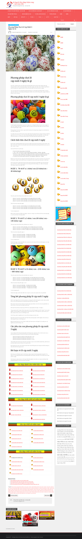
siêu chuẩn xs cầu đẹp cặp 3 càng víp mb (65, 412)
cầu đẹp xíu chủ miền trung (63, 368)
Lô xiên (62, 127)
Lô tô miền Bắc (64, 167)
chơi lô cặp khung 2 (35, 488)
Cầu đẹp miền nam (67, 10)
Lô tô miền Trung (64, 178)
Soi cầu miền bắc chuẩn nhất (35, 10)
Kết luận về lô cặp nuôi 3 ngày (33, 490)
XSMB (61, 37)
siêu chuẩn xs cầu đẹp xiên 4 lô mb (64, 418)
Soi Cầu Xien (62, 452)
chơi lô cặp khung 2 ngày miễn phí (26, 489)
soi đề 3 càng (68, 461)
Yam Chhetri (40, 537)
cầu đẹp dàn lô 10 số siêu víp (39, 378)
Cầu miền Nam (63, 110)
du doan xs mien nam (47, 489)
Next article (47, 495)
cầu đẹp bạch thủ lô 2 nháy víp (17, 378)
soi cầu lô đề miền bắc (20, 493)
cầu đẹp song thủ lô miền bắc (39, 370)
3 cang (59, 430)
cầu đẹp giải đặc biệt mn (38, 430)
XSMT (9, 17)
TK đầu (62, 138)
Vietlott (23, 17)
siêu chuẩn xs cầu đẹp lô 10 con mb (64, 415)
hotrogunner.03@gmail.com (19, 501)
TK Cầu (31, 17)
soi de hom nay (68, 457)
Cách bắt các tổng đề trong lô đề (12, 518)
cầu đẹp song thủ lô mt (38, 465)
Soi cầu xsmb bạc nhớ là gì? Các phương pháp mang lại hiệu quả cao (25, 484)
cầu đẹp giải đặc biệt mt (38, 457)
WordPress (27, 537)
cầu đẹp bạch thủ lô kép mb (16, 374)
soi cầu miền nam (65, 449)
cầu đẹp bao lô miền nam (38, 434)
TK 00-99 (62, 161)
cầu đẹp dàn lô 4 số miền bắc (39, 386)
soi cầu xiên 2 (68, 452)
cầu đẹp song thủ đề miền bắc (39, 382)
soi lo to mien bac (67, 458)
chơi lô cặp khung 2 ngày (44, 488)
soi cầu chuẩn (66, 447)
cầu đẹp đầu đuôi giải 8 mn (17, 442)
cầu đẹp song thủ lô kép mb (38, 374)
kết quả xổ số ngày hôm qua (45, 490)
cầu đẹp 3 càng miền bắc (16, 414)
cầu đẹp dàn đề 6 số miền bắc (39, 390)
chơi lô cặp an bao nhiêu (14, 488)
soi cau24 (63, 439)
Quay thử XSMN (64, 201)
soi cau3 (71, 436)
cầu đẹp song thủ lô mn (38, 438)
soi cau (68, 437)
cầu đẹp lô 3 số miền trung (16, 473)
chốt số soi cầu (64, 430)
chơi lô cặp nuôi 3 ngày (38, 489)
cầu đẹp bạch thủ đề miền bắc (17, 382)
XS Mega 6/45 (63, 65)
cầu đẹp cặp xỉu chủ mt (16, 465)
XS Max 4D (62, 71)
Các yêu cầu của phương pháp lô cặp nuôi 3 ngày (21, 486)
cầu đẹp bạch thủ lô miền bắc (17, 370)
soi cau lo (68, 439)
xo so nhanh (27, 493)
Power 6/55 (63, 76)
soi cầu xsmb (62, 455)
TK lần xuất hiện (64, 155)
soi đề (65, 461)
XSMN (61, 42)
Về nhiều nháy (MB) (64, 105)
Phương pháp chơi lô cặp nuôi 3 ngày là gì (40, 491)
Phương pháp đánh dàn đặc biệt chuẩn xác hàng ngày (22, 481)
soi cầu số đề (67, 451)
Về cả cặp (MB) (63, 99)
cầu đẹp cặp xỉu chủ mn (16, 438)
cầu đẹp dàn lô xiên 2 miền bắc (39, 405)
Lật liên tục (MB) (64, 93)
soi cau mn (60, 444)
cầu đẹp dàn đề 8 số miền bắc (17, 394)
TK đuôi (62, 144)
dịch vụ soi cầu (65, 431)
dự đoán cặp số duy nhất (66, 434)
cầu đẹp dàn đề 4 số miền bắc (17, 386)
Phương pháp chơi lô (12, 491)
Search (72, 24)
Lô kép (62, 133)
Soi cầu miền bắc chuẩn (52, 10)
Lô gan (62, 122)
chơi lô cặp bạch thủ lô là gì (25, 488)
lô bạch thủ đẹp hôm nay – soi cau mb (23, 3)
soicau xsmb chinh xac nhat (64, 445)
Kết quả (15, 17)
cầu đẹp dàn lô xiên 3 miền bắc (17, 410)
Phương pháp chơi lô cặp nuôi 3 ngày (24, 491)
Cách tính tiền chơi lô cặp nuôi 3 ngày (38, 486)
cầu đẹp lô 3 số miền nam (17, 446)
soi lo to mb (62, 458)
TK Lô (40, 17)
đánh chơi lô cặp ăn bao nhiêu (21, 490)
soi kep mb (72, 457)
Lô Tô (47, 17)
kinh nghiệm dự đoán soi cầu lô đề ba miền (20, 480)
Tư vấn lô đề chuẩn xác (11, 516)
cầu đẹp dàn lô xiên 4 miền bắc (39, 410)
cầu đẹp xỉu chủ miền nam (17, 430)
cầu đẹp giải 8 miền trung (17, 461)
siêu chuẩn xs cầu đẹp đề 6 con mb (64, 421)
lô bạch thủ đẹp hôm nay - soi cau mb (19, 32)
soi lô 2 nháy (70, 459)
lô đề (52, 490)
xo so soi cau (33, 493)
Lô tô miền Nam (64, 172)
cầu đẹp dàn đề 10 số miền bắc (39, 394)
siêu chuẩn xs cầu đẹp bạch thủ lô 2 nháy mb (65, 409)
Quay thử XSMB (64, 189)
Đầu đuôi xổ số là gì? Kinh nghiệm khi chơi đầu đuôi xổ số (22, 483)
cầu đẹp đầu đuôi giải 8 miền (17, 469)
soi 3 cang (62, 436)
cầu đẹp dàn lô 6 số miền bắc (17, 390)
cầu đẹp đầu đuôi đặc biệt (38, 442)
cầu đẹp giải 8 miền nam (17, 434)
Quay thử (56, 17)
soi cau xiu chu (68, 443)
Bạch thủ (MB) (63, 88)
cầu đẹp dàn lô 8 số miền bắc (17, 405)
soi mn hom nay (61, 461)
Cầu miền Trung (64, 116)
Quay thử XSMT (64, 195)
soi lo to (58, 458)
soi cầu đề (62, 457)
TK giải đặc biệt (64, 150)
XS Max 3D (62, 82)
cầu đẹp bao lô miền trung (38, 461)
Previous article (14, 495)
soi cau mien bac (68, 441)
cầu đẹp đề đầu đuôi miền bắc (39, 419)
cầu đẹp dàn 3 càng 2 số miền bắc (40, 414)
